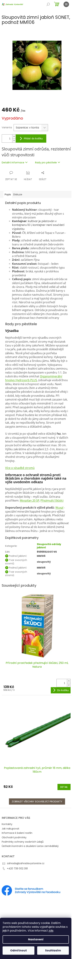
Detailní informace (13, 162)
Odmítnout (18, 950)
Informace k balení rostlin (17, 833)
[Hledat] (48, 4)
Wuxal (59, 507)
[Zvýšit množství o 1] (14, 137)
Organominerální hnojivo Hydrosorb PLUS (33, 378)
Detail (64, 787)
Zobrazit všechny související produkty (37, 801)
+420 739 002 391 (17, 868)
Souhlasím (53, 950)
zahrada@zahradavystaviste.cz (25, 863)
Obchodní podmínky (14, 837)
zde (51, 931)
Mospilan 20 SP (29, 500)
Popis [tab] (8, 194)
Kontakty (7, 824)
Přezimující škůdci (52, 500)
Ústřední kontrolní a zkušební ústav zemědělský (30, 846)
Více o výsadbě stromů (20, 468)
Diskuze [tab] (17, 194)
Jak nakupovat (10, 828)
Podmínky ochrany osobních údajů (23, 841)
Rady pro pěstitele (46, 162)
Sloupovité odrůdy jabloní (49, 545)
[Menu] (66, 4)
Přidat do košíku (33, 138)
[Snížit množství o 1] (14, 140)
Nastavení (36, 939)
